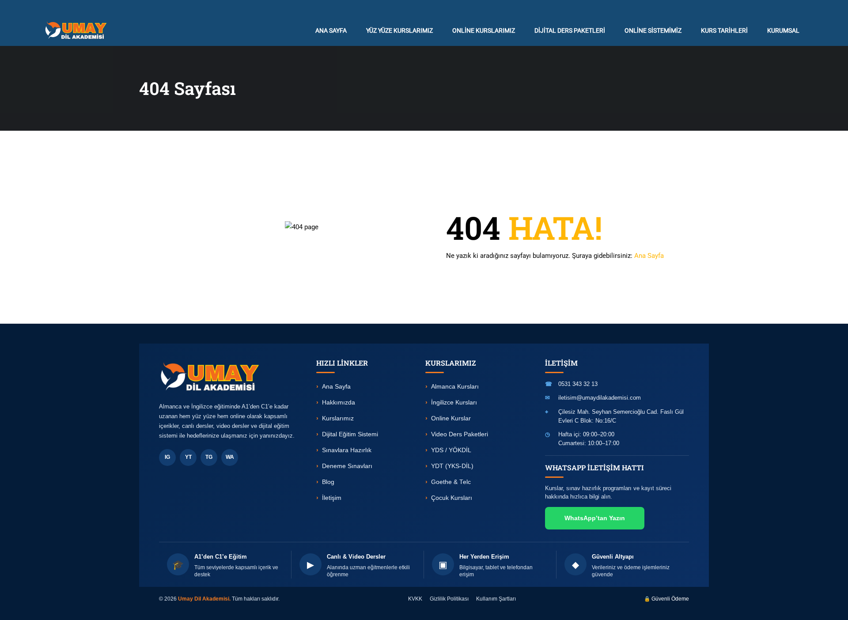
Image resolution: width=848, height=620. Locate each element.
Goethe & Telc (451, 482)
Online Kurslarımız (483, 30)
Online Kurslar (451, 418)
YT (188, 457)
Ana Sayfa (649, 256)
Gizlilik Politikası (449, 598)
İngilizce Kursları (454, 402)
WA (230, 457)
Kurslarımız (338, 418)
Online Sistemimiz (653, 30)
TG (208, 457)
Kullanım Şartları (496, 598)
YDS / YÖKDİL (451, 450)
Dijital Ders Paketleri (569, 30)
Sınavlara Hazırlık (346, 450)
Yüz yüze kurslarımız (399, 30)
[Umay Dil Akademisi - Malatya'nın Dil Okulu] (78, 30)
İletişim (331, 498)
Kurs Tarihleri (724, 30)
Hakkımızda (338, 402)
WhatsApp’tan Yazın (594, 518)
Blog (328, 482)
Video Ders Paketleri (459, 434)
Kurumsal (783, 30)
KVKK (415, 598)
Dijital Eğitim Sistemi (350, 434)
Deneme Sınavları (347, 466)
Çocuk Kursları (451, 498)
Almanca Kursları (455, 386)
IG (167, 457)
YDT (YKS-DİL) (452, 466)
